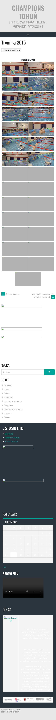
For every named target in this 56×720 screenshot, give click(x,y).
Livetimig (9, 434)
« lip (4, 567)
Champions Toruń (28, 12)
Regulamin (8, 405)
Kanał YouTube (11, 441)
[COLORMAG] (10, 621)
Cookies (7, 413)
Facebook (8, 397)
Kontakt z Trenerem (13, 401)
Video (7, 393)
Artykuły (8, 385)
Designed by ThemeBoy (10, 712)
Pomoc (7, 417)
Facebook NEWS (12, 437)
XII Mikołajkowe (10, 294)
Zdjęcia (7, 389)
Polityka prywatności (13, 409)
